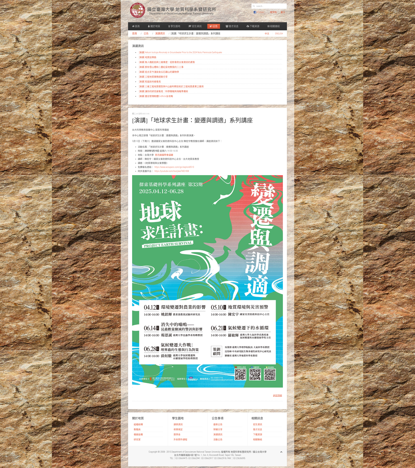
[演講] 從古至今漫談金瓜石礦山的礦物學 (159, 72)
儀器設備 (138, 434)
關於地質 (155, 26)
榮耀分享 (217, 429)
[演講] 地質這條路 (147, 57)
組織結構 (138, 424)
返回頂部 (277, 395)
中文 (267, 33)
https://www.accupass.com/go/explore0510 (174, 167)
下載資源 (254, 26)
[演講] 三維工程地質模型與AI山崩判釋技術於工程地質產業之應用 (171, 86)
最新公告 (217, 424)
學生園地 (175, 26)
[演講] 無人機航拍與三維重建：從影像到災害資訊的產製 (167, 62)
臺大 (283, 12)
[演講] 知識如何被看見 (150, 81)
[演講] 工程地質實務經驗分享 (153, 76)
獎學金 (177, 434)
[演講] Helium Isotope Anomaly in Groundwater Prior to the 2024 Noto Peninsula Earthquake (180, 52)
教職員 (137, 429)
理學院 (273, 12)
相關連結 (275, 26)
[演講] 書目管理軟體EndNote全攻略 (156, 96)
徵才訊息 (233, 26)
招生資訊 (196, 26)
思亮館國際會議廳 (164, 155)
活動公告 (217, 439)
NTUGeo (260, 12)
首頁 (137, 26)
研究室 (137, 439)
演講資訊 (160, 33)
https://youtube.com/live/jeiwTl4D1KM (171, 171)
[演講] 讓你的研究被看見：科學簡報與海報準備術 (163, 91)
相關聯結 (257, 439)
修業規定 (178, 429)
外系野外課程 (180, 439)
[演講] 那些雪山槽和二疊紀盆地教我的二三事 (161, 67)
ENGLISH (279, 33)
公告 (215, 26)
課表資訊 (178, 424)
